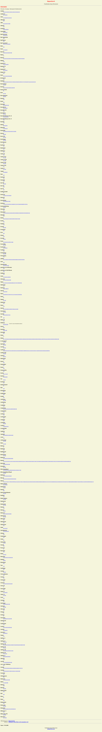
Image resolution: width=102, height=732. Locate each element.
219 (6, 64)
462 (11, 627)
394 (3, 20)
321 (14, 470)
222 (5, 70)
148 (4, 116)
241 (21, 294)
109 (20, 461)
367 (16, 218)
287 (3, 371)
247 (5, 207)
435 (7, 116)
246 (13, 218)
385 (74, 481)
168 (35, 461)
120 (3, 303)
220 (9, 131)
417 (11, 17)
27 (4, 282)
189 (19, 350)
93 (3, 379)
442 (6, 49)
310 (5, 14)
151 (8, 242)
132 (7, 81)
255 (20, 81)
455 (19, 671)
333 (6, 528)
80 (4, 81)
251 (11, 87)
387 (24, 204)
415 (12, 58)
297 (3, 417)
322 (5, 347)
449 (19, 282)
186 (3, 265)
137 (5, 87)
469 (7, 64)
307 (27, 81)
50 (4, 470)
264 (5, 183)
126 (18, 481)
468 (5, 400)
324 (3, 256)
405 (4, 510)
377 (15, 282)
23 (6, 461)
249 (3, 35)
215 (10, 81)
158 (3, 347)
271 (15, 204)
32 (4, 350)
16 (3, 461)
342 (3, 306)
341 (6, 426)
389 (6, 288)
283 (5, 516)
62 (3, 671)
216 (34, 350)
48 (4, 128)
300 (11, 470)
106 (6, 81)
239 (14, 131)
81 (3, 510)
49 (5, 128)
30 (3, 90)
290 (6, 125)
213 (30, 350)
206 (5, 131)
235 (16, 81)
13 (4, 481)
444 (9, 52)
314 (30, 81)
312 (6, 291)
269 (45, 481)
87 (3, 259)
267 (11, 309)
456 (87, 481)
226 (43, 350)
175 (3, 624)
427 (3, 365)
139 (4, 58)
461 (91, 481)
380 (3, 134)
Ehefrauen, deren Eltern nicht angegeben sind (18, 721)
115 (3, 23)
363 (3, 102)
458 (88, 481)
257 (22, 81)
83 (3, 385)
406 (10, 513)
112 (3, 291)
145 (8, 282)
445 (11, 52)
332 (16, 470)
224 (3, 201)
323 (32, 81)
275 (18, 204)
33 (4, 52)
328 (3, 397)
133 (8, 81)
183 (5, 458)
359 (65, 461)
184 (10, 218)
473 (5, 493)
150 (6, 87)
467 (19, 218)
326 (61, 481)
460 (90, 481)
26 (3, 218)
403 (14, 87)
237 (12, 131)
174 (3, 224)
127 (4, 288)
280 (6, 201)
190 (7, 58)
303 (3, 61)
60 (3, 330)
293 (5, 108)
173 (9, 218)
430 (3, 215)
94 (12, 481)
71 (3, 239)
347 (19, 470)
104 (17, 461)
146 (6, 309)
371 (8, 201)
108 (19, 461)
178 (3, 438)
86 (10, 481)
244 (3, 84)
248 (5, 140)
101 (11, 350)
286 (3, 327)
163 (7, 195)
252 (19, 81)
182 (3, 221)
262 (5, 49)
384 (9, 458)
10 (3, 513)
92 (5, 554)
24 (7, 461)
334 (35, 81)
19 (3, 350)
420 (15, 58)
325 (3, 528)
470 (7, 288)
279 (48, 461)
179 (23, 481)
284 (3, 41)
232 (14, 81)
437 (25, 204)
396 (17, 668)
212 (4, 64)
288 (4, 426)
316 (54, 461)
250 (5, 201)
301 (26, 81)
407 (19, 668)
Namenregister (12, 720)
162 (5, 455)
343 (63, 481)
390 (3, 694)
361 (5, 32)
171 (12, 294)
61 (3, 81)
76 (5, 204)
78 (4, 309)
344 (3, 317)
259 (13, 259)
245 (5, 96)
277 (23, 81)
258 (6, 29)
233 (44, 350)
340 (61, 461)
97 (6, 282)
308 (22, 204)
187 (6, 58)
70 (9, 350)
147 (20, 481)
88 (5, 294)
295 (3, 551)
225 (6, 70)
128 (3, 627)
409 (81, 481)
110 (22, 461)
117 (6, 204)
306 (13, 309)
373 (66, 481)
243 (9, 282)
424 (18, 58)
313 (14, 309)
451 (26, 204)
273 (16, 204)
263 (5, 125)
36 (3, 288)
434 (3, 73)
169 (8, 478)
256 (43, 461)
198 (3, 268)
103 (16, 461)
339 (5, 253)
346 (17, 470)
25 (3, 282)
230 (13, 81)
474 (93, 481)
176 (3, 17)
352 (3, 362)
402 (17, 309)
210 (6, 131)
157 (3, 14)
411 (8, 17)
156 (7, 218)
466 (9, 23)
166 (9, 195)
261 (3, 467)
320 (59, 481)
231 (6, 105)
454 (85, 481)
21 (3, 55)
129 (3, 274)
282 (9, 242)
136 (3, 87)
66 (3, 615)
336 (6, 17)
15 (3, 116)
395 (79, 481)
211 (28, 350)
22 (3, 336)
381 (5, 134)
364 (19, 644)
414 (6, 265)
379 (8, 23)
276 (15, 218)
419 (70, 461)
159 (8, 204)
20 (3, 29)
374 (11, 242)
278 (24, 81)
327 (33, 81)
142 (7, 259)
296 (5, 467)
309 (12, 282)
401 (20, 470)
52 (3, 294)
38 (3, 324)
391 (5, 35)
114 (6, 128)
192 (16, 294)
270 (3, 172)
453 (3, 233)
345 (3, 685)
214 (3, 320)
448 (18, 282)
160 (3, 96)
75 (4, 583)
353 (65, 481)
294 (19, 204)
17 (3, 446)
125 (17, 350)
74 (8, 481)
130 (6, 470)
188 (7, 309)
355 (49, 350)
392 (6, 35)
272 (10, 58)
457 (3, 452)
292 (5, 265)
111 (3, 93)
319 (13, 282)
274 (3, 429)
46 (3, 403)
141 (7, 557)
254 (12, 259)
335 (60, 461)
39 (4, 324)
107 (15, 350)
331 (5, 528)
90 (6, 294)
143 (6, 478)
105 (4, 195)
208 (24, 350)
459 (9, 627)
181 (6, 23)
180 (24, 481)
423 (16, 58)
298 (5, 344)
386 (11, 458)
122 (5, 23)
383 (12, 242)
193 (3, 26)
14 (4, 682)
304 (13, 470)
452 (6, 14)
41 (7, 350)
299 (7, 29)
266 (11, 282)
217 (11, 81)
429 (12, 478)
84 (4, 294)
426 (10, 557)
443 (8, 52)
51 (3, 548)
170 (11, 294)
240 (42, 461)
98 (13, 481)
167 (3, 253)
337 (62, 481)
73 (4, 204)
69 (8, 350)
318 (58, 481)
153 (3, 131)
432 (3, 577)
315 (16, 309)
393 (12, 87)
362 (6, 32)
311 (29, 81)
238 (5, 169)
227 (10, 204)
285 (51, 461)
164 (29, 461)
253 (5, 484)
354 (16, 668)
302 (3, 38)
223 (40, 350)
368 (5, 172)
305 (5, 17)
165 (30, 461)
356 (17, 644)
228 (9, 58)
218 (8, 131)
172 (13, 294)
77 (3, 195)
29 (3, 309)
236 (17, 81)
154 (4, 218)
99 (14, 481)
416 (9, 17)
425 (9, 557)
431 (15, 478)
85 (3, 297)
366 (9, 435)
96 (5, 282)
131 (7, 470)
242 (5, 592)
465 (9, 201)
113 (5, 291)
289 (5, 618)
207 (8, 87)
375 (5, 84)
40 (6, 350)
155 (3, 148)
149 (3, 99)
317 (55, 461)
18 (3, 52)
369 (6, 172)
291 (11, 668)
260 (15, 259)
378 (3, 598)
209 (25, 350)
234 (4, 29)
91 (5, 52)
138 (6, 259)
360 (3, 32)
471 (3, 493)
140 (6, 557)
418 (5, 227)
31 (3, 470)
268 (13, 204)
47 (3, 128)
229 (3, 154)
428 (11, 583)
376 (18, 218)
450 (21, 282)
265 (7, 324)
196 (4, 239)
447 (16, 282)
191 (15, 294)
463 (8, 265)
